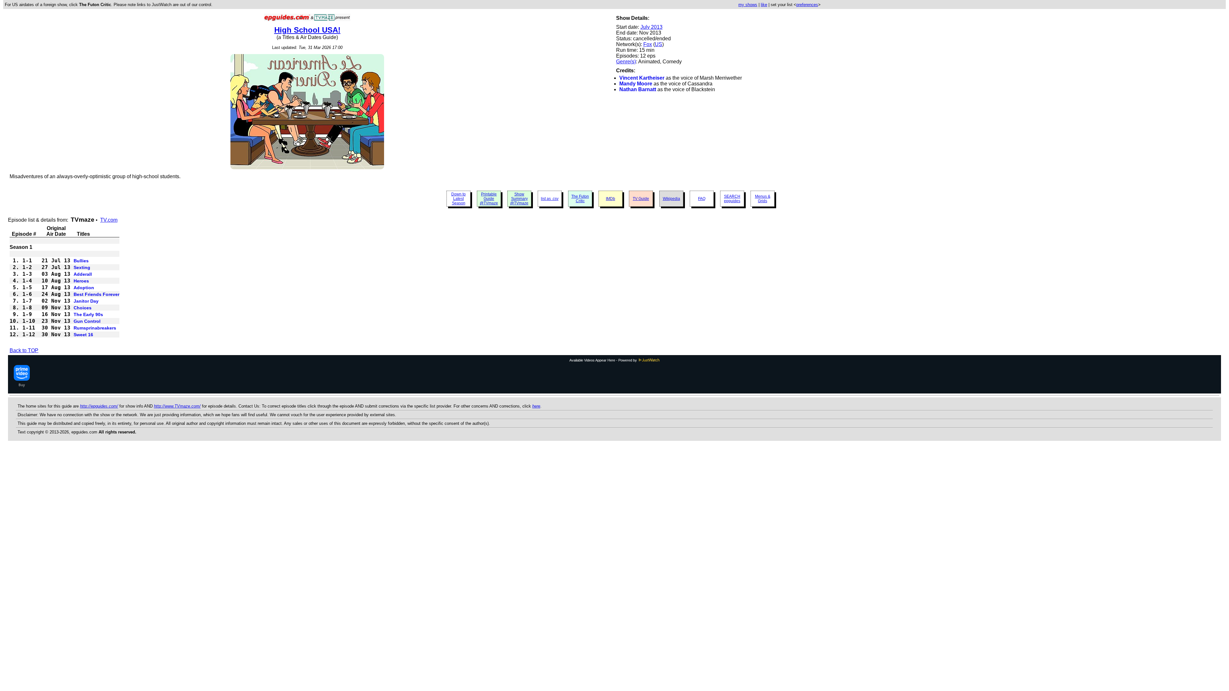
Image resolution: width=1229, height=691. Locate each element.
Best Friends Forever (96, 294)
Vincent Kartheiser (641, 78)
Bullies (81, 260)
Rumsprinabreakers (95, 327)
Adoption (84, 287)
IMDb (610, 198)
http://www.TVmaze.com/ (177, 406)
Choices (83, 307)
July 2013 (651, 27)
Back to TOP (24, 350)
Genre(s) (626, 61)
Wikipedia (671, 198)
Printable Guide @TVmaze (489, 198)
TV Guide (641, 198)
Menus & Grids (762, 198)
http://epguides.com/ (99, 406)
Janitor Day (86, 301)
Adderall (83, 274)
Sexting (82, 267)
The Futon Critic (580, 198)
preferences (807, 4)
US (658, 44)
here (536, 406)
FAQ (701, 198)
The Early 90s (88, 314)
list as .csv (549, 198)
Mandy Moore (635, 83)
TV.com (108, 220)
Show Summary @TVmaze (519, 198)
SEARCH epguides (732, 198)
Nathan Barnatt (637, 89)
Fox (647, 44)
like (764, 4)
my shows (747, 4)
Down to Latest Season (458, 198)
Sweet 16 (83, 334)
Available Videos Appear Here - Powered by (603, 360)
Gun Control (87, 321)
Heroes (81, 280)
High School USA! (307, 30)
